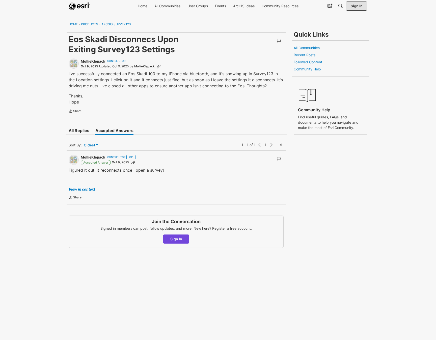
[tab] (79, 130)
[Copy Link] (159, 66)
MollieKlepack (93, 61)
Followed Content (308, 62)
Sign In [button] (176, 239)
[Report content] (279, 40)
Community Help (307, 69)
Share (75, 111)
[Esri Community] (79, 6)
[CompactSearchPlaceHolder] (340, 6)
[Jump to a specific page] (280, 145)
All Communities (307, 48)
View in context (82, 189)
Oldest (90, 145)
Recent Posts (304, 55)
